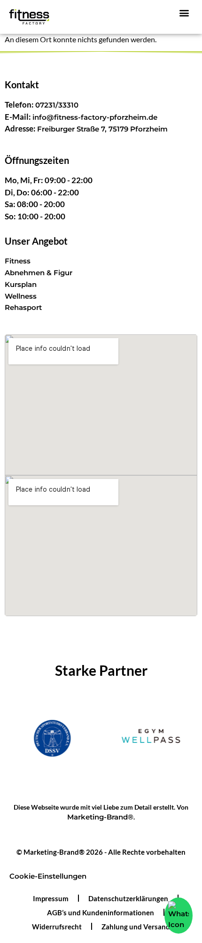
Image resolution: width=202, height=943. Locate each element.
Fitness (18, 260)
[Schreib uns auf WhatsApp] (178, 915)
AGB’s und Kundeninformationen (100, 912)
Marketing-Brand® (100, 816)
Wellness (21, 296)
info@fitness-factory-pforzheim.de (94, 117)
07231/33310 (56, 104)
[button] (184, 12)
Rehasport (23, 307)
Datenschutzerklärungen (128, 898)
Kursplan (21, 284)
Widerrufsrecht (57, 926)
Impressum (51, 898)
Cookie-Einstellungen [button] (47, 876)
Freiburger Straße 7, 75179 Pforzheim (102, 128)
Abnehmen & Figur (38, 272)
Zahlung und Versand (135, 926)
